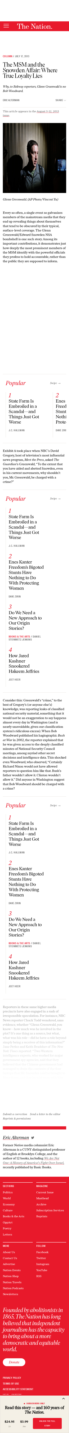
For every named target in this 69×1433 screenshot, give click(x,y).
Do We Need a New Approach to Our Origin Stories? (25, 620)
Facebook (42, 1252)
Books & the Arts (19, 636)
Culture (8, 1210)
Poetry (7, 1228)
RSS (38, 1276)
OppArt (8, 1222)
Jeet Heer (14, 679)
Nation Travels (12, 1282)
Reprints (41, 1216)
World (7, 1198)
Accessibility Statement (18, 1389)
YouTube (41, 1270)
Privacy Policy (12, 1377)
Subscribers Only (36, 1403)
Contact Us (10, 1258)
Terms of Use (11, 1383)
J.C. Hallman (17, 430)
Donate (14, 1362)
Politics (8, 1192)
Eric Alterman (11, 100)
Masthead (42, 1198)
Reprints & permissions (17, 1118)
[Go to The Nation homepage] (34, 26)
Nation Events (12, 1270)
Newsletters (10, 1294)
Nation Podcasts (13, 1288)
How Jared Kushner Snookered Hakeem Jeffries (24, 663)
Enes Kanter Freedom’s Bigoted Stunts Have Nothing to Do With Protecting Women (26, 575)
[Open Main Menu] (6, 26)
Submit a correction (15, 1114)
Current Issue (45, 1192)
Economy (9, 1204)
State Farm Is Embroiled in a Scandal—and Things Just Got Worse (24, 411)
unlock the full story (47, 1423)
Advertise (9, 1264)
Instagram (42, 1264)
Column (7, 56)
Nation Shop (11, 1276)
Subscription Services (50, 1210)
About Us (9, 1252)
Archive (41, 1204)
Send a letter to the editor (45, 1114)
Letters (7, 1234)
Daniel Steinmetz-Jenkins (25, 638)
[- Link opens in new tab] (32, 1137)
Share (59, 100)
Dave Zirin (62, 430)
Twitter (41, 1258)
